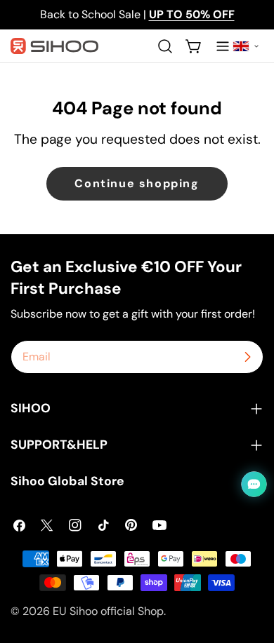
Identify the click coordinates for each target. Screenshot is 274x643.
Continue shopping (136, 183)
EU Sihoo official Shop (108, 611)
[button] (245, 46)
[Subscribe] (247, 357)
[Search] (165, 46)
